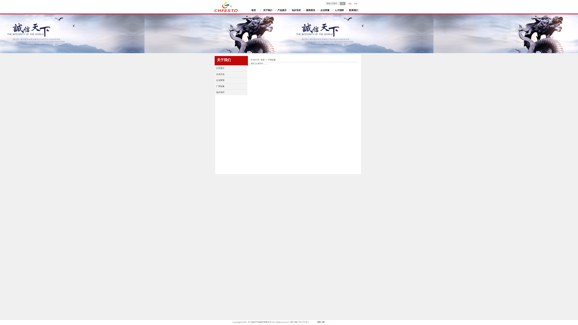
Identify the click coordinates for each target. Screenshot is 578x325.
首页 (263, 60)
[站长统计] (321, 322)
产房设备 (272, 60)
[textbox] (333, 3)
